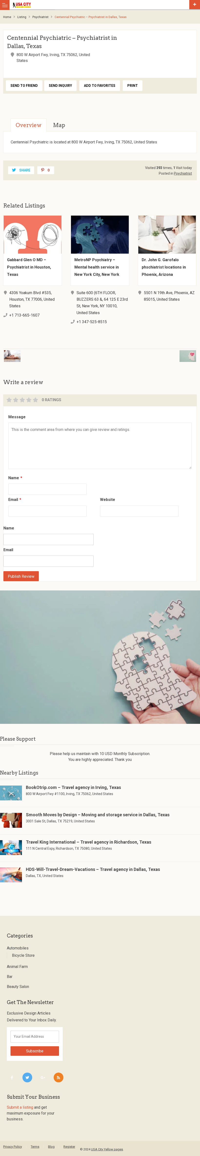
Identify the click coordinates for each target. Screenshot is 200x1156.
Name (15, 478)
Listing (21, 17)
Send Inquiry (60, 86)
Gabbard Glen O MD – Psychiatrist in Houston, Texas (29, 267)
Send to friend (24, 86)
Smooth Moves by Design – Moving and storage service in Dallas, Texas (98, 814)
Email (14, 499)
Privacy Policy (12, 1146)
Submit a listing (20, 1107)
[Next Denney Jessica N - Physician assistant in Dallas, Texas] (153, 353)
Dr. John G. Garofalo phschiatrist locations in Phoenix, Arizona (164, 267)
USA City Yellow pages (107, 1149)
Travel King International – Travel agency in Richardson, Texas (88, 842)
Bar (9, 976)
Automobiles (18, 948)
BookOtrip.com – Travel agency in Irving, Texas (73, 787)
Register (69, 1146)
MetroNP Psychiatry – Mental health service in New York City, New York (96, 267)
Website (107, 499)
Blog (51, 1146)
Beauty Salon (18, 986)
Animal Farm (17, 966)
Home (7, 17)
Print (132, 86)
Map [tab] (59, 125)
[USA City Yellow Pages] (100, 5)
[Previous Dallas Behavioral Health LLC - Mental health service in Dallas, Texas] (47, 353)
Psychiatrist (40, 17)
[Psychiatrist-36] (100, 657)
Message (17, 417)
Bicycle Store (23, 955)
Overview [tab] (28, 125)
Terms (35, 1146)
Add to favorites (99, 86)
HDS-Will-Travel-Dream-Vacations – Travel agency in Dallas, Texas (93, 869)
